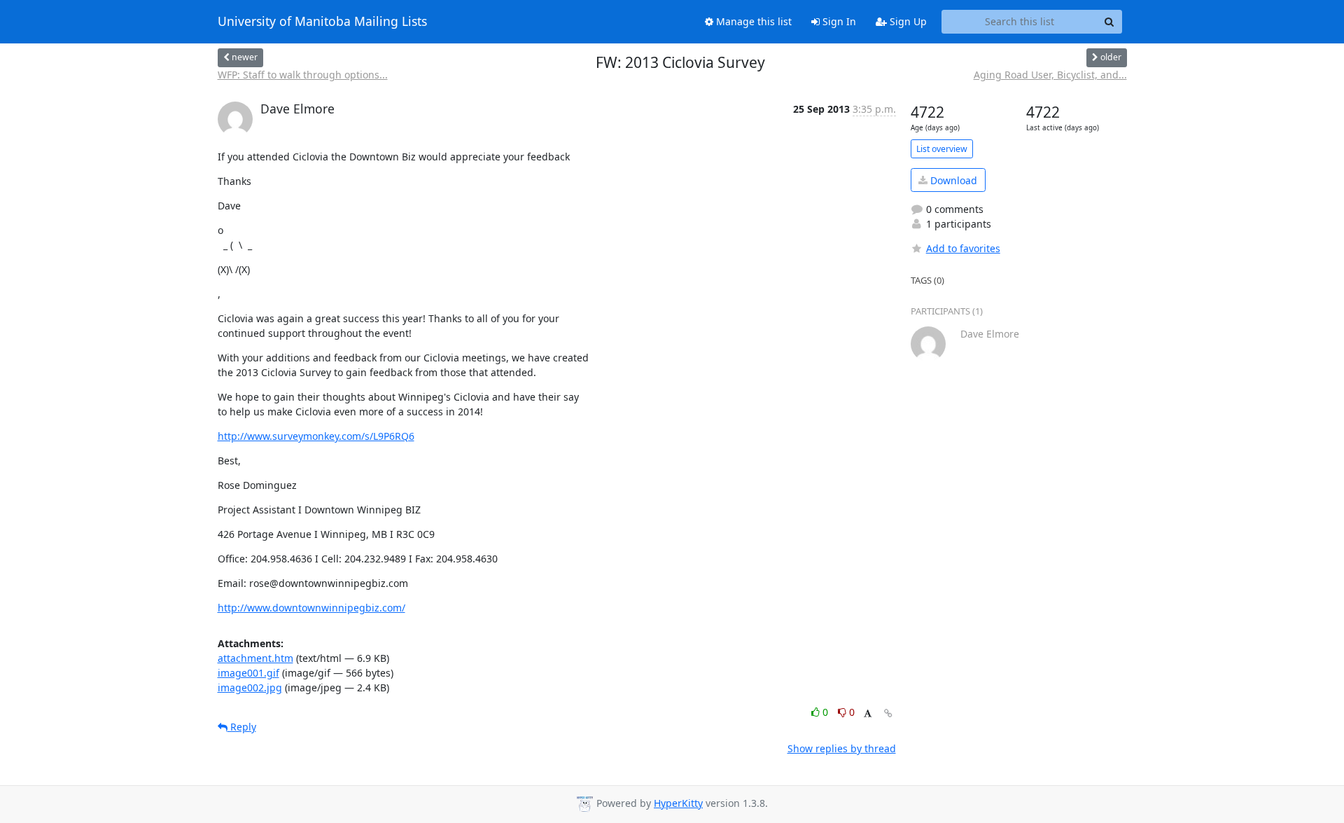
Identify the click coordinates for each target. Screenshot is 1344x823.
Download (952, 180)
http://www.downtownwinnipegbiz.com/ (311, 607)
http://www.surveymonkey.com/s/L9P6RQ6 (316, 436)
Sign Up (907, 21)
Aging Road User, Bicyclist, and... (1050, 74)
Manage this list (752, 21)
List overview (941, 149)
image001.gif (248, 672)
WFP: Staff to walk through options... (303, 74)
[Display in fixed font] (867, 714)
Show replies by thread (842, 748)
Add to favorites (963, 248)
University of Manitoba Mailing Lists (322, 21)
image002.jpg (250, 687)
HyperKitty (678, 803)
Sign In (838, 21)
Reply (241, 726)
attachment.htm (255, 658)
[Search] (1109, 22)
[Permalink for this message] (888, 713)
